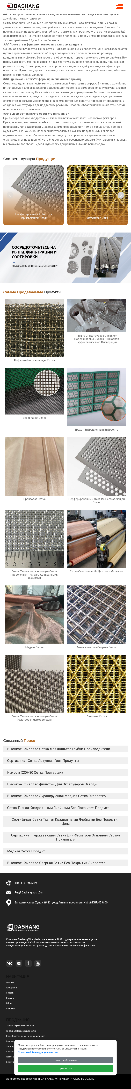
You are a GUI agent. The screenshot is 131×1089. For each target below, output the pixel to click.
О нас (9, 1003)
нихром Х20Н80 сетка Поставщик (35, 772)
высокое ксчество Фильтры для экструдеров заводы (52, 784)
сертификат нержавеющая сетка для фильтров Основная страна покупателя (65, 837)
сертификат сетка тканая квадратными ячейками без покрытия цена (65, 821)
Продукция (11, 988)
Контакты (10, 1008)
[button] (121, 195)
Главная (10, 982)
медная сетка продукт (26, 851)
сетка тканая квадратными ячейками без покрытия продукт (58, 808)
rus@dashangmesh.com (29, 892)
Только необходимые (65, 1060)
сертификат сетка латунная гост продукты (43, 761)
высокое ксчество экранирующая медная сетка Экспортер (56, 796)
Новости (10, 993)
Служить (10, 998)
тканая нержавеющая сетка (20, 1026)
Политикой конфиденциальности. (38, 1052)
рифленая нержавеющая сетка (21, 1031)
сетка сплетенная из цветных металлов (25, 1036)
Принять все (65, 1068)
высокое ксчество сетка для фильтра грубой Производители (58, 749)
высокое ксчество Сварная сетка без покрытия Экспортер (56, 863)
